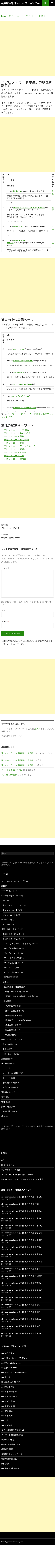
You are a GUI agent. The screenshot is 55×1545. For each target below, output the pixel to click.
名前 (4, 610)
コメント (5, 568)
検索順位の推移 (7, 1439)
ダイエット (8, 1054)
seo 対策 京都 (7, 1415)
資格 (4, 982)
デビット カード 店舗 (14, 455)
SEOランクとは (7, 1165)
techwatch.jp (18, 372)
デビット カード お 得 (10, 526)
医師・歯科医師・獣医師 (15, 991)
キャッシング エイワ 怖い (12, 770)
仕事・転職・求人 (8, 929)
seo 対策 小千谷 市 (9, 1391)
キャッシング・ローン (12, 905)
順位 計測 (5, 1463)
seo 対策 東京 (7, 1425)
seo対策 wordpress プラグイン (14, 1358)
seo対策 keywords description (14, 1372)
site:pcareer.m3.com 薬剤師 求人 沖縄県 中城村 (20, 1312)
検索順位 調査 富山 (9, 1459)
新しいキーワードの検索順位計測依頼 (17, 753)
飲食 (3, 1116)
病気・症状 (7, 1044)
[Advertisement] (27, 48)
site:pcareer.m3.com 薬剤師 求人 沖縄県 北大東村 (21, 1247)
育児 (3, 1097)
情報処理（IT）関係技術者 (16, 1020)
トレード (6, 1078)
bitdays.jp (17, 191)
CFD (4, 1068)
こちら (38, 862)
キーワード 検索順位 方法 (12, 1435)
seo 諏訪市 (5, 1377)
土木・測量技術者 (12, 1011)
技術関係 (7, 1001)
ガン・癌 (6, 924)
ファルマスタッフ (11, 958)
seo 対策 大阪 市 (8, 1401)
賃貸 (3, 1102)
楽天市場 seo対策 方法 (10, 1382)
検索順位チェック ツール (11, 1454)
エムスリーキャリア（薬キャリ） (18, 943)
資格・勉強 (6, 1106)
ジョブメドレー (10, 953)
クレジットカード (10, 910)
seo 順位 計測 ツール (10, 1468)
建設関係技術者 (11, 1015)
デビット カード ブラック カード (19, 446)
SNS (3, 886)
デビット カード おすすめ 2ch (18, 433)
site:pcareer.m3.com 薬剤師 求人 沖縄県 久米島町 (21, 1225)
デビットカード (15, 16)
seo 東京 (5, 1420)
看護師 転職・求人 (10, 934)
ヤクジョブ (8, 967)
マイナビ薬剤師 (10, 963)
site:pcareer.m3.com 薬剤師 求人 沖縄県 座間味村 (21, 1276)
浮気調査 (5, 1092)
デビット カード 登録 (14, 442)
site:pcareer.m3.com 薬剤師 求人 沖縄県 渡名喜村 (21, 1261)
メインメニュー (52, 3)
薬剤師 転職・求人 (10, 939)
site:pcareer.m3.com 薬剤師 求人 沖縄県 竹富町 (20, 1204)
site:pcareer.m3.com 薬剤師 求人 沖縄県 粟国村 (20, 1269)
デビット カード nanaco (15, 458)
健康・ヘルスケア (8, 1039)
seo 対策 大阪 (7, 1411)
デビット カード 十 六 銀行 (16, 430)
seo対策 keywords (9, 1368)
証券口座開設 (8, 1087)
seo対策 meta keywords (11, 1363)
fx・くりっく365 (10, 1073)
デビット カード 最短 (14, 436)
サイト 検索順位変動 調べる (13, 1430)
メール (5, 621)
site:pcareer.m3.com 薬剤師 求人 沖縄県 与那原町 (21, 1297)
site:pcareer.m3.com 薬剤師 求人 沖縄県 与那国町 (21, 1197)
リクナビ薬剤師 (10, 972)
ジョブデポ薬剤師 (11, 948)
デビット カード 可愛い (15, 449)
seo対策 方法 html (8, 1353)
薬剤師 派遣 (9, 977)
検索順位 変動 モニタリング (13, 1444)
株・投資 (5, 1063)
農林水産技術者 (11, 1025)
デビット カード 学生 (35, 16)
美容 (4, 1049)
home (3, 16)
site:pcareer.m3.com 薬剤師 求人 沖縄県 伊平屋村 (21, 1240)
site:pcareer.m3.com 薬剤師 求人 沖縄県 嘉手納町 (21, 1333)
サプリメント (7, 919)
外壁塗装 (5, 1058)
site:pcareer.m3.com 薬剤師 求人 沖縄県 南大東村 (21, 1254)
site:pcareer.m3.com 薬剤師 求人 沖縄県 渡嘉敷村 (21, 1283)
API (3, 1160)
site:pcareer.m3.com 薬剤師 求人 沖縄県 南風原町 (21, 1290)
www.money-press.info (23, 361)
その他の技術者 (11, 1006)
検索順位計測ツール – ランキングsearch (21, 3)
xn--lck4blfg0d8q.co (20, 396)
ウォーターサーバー (9, 895)
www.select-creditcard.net (24, 407)
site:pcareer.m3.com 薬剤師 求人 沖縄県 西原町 (20, 1305)
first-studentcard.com (22, 384)
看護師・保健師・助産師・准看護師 (20, 996)
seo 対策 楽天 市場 (9, 1396)
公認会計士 (7, 1111)
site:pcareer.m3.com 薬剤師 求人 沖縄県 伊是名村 (21, 1233)
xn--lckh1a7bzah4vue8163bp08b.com (29, 207)
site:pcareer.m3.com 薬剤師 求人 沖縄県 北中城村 (21, 1319)
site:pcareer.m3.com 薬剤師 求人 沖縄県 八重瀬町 (21, 1218)
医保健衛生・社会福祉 (13, 987)
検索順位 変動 (7, 1449)
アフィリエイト (7, 891)
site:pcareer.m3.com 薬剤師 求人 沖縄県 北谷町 (20, 1326)
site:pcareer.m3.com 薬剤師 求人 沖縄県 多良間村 (21, 1211)
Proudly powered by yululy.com (12, 1542)
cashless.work (19, 349)
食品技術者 (10, 1035)
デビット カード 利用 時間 (16, 439)
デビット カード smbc (10, 536)
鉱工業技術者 (11, 1030)
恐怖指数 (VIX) (9, 1082)
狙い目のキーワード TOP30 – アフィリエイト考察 (22, 1179)
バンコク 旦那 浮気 (9, 774)
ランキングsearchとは (10, 1170)
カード (4, 900)
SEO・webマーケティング (12, 881)
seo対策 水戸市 (7, 1387)
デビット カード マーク (15, 452)
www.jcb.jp (17, 226)
